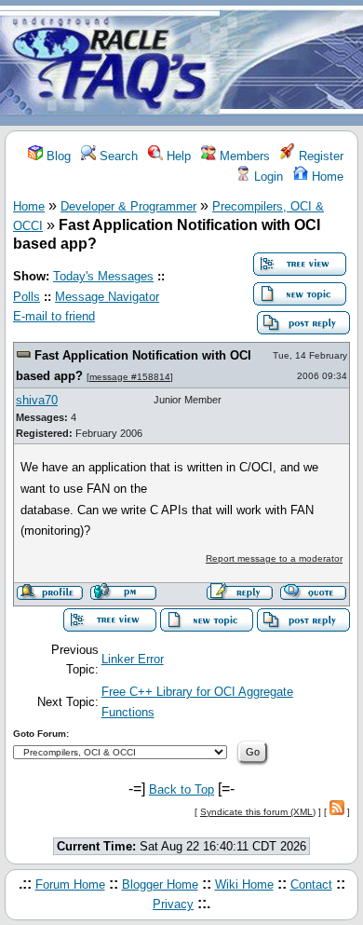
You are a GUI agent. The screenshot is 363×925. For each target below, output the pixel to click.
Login (266, 177)
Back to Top (181, 789)
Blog (57, 156)
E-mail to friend (54, 316)
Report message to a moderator (274, 558)
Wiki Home (244, 884)
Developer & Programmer (128, 206)
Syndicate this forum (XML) (258, 812)
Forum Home (70, 884)
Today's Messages (103, 276)
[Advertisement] (291, 64)
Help (177, 156)
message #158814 (129, 377)
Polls (26, 297)
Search (117, 156)
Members (243, 156)
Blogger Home (160, 884)
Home (325, 177)
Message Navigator (107, 297)
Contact (311, 884)
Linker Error (132, 659)
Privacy (173, 904)
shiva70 (37, 400)
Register (319, 156)
